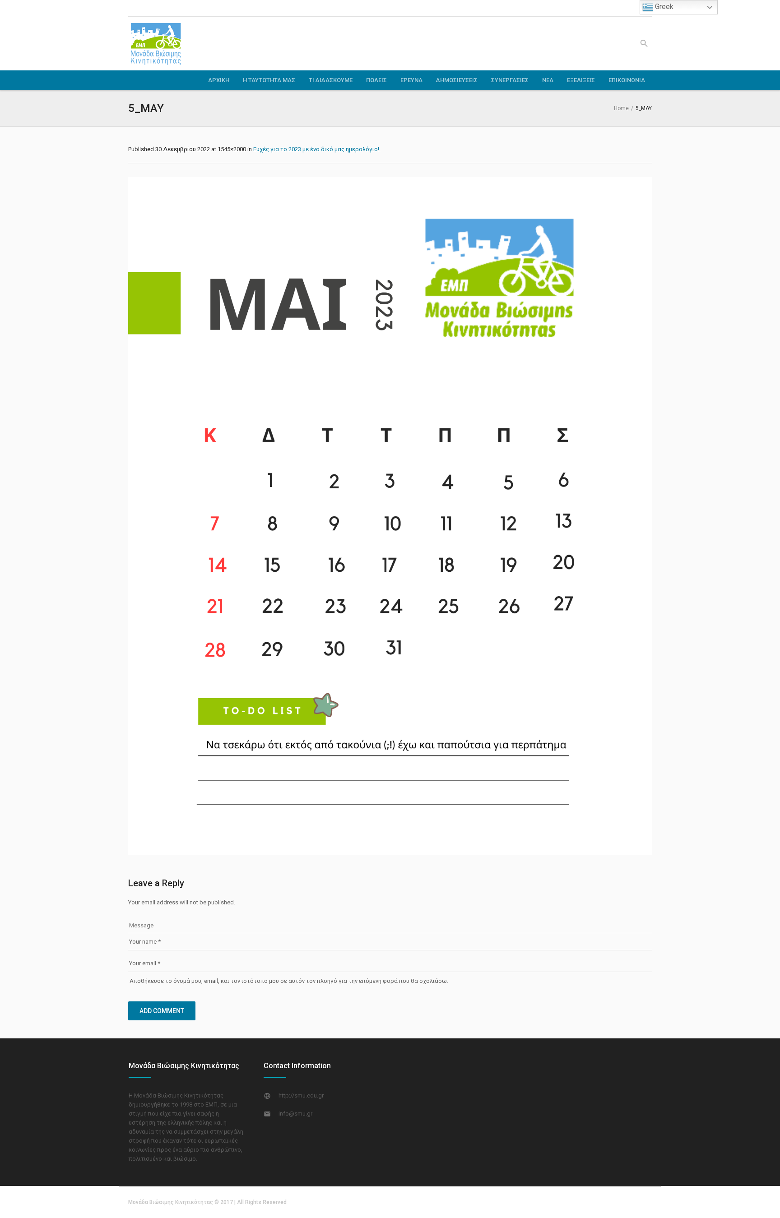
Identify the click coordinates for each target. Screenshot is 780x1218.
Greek (663, 6)
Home (621, 108)
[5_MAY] (390, 516)
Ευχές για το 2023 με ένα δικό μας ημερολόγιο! (316, 149)
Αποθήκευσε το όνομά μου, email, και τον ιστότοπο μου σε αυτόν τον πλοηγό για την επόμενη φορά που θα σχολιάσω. (289, 980)
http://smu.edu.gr (301, 1095)
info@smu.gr (295, 1113)
